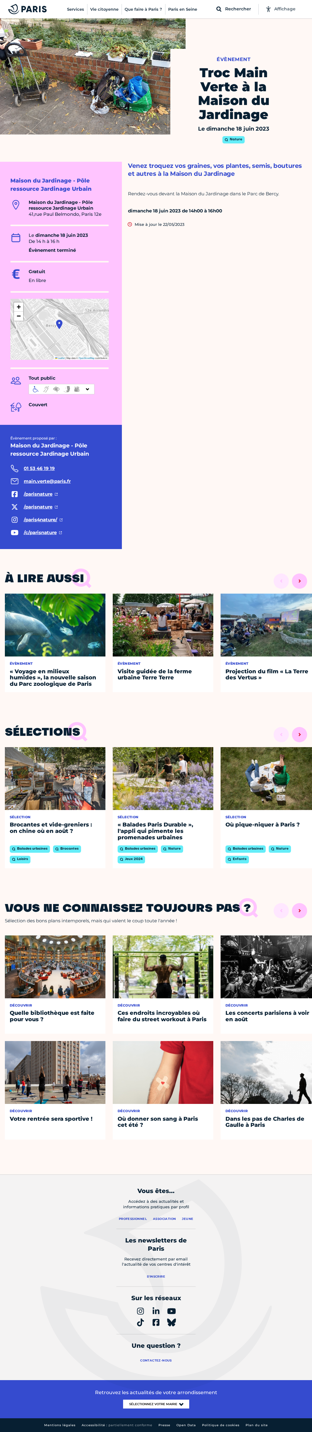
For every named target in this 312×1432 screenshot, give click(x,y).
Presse (164, 1425)
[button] (59, 324)
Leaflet (61, 358)
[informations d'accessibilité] (61, 389)
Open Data (186, 1425)
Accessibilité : (117, 1425)
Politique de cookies (220, 1425)
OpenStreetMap (86, 358)
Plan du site (257, 1425)
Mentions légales (60, 1425)
